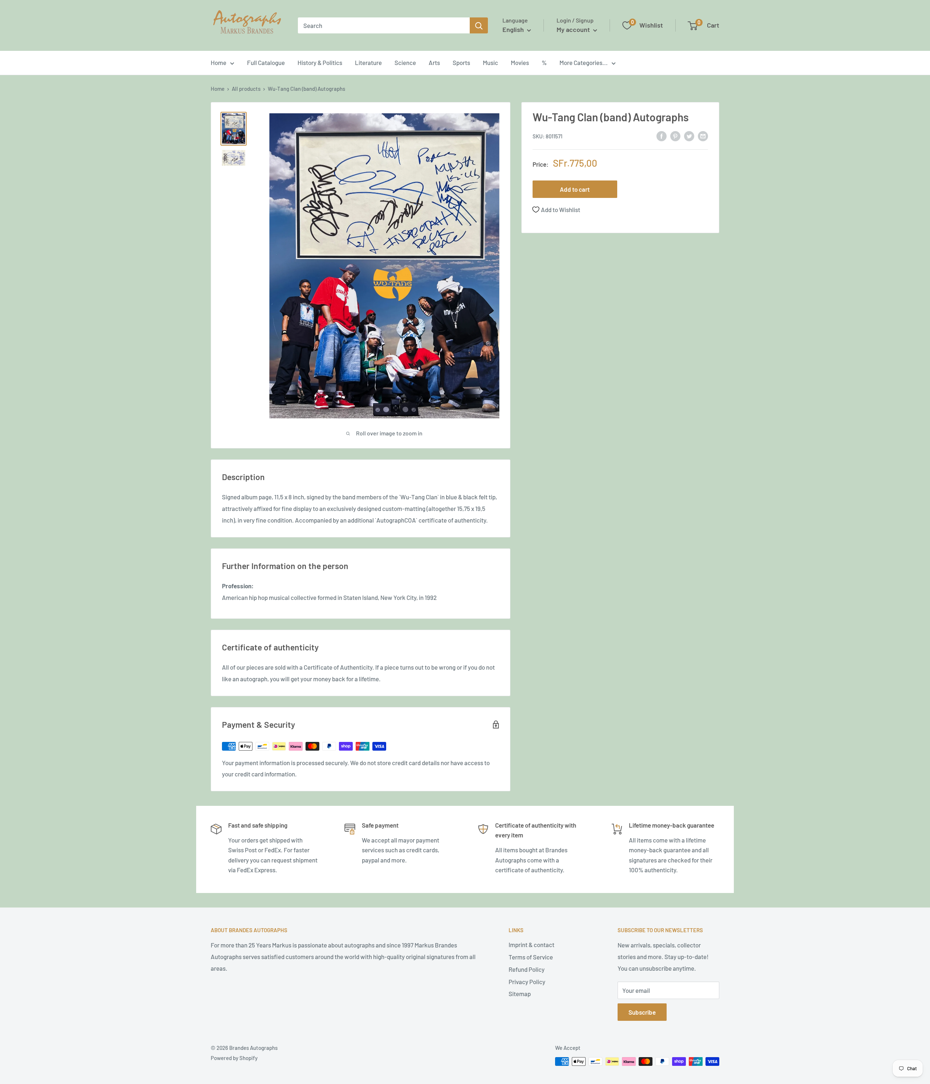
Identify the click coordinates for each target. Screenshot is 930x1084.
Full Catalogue (266, 62)
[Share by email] (703, 135)
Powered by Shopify (234, 1058)
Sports (461, 62)
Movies (520, 62)
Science (405, 62)
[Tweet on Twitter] (689, 135)
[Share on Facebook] (661, 135)
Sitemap (520, 993)
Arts (434, 62)
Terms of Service (531, 957)
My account (574, 29)
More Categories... (583, 62)
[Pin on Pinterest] (675, 135)
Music (490, 62)
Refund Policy (527, 969)
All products (246, 88)
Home (218, 62)
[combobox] (384, 25)
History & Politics (320, 62)
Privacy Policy (527, 981)
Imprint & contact (531, 944)
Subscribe (642, 1012)
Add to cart (575, 189)
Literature (368, 62)
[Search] (479, 25)
